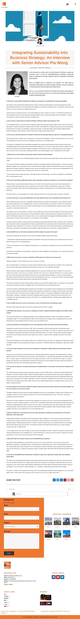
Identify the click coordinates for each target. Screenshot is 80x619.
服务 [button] (5, 600)
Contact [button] (6, 604)
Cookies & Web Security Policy (55, 611)
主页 (5, 594)
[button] (67, 4)
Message (7, 531)
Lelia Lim (18, 494)
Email (6, 514)
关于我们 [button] (6, 596)
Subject (7, 522)
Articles (47, 67)
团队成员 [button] (6, 598)
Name (6, 505)
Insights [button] (6, 602)
